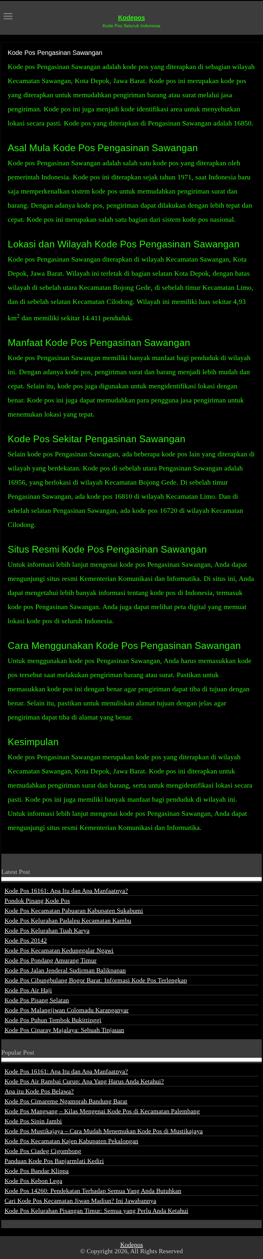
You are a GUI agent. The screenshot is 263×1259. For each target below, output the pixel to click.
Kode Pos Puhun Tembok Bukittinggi (52, 1019)
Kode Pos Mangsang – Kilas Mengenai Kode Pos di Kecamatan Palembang (102, 1111)
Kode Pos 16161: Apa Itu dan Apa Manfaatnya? (66, 890)
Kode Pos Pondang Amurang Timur (50, 960)
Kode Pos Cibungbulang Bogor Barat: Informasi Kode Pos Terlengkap (95, 980)
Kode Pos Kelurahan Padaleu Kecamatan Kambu (67, 920)
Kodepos (131, 17)
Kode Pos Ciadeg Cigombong (42, 1150)
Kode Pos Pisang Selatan (36, 1000)
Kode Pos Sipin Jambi (33, 1121)
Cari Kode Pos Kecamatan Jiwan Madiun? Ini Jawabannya (80, 1200)
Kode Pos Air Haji (28, 990)
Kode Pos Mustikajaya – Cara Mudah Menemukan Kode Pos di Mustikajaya (103, 1130)
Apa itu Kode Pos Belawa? (39, 1091)
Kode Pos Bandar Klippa (36, 1170)
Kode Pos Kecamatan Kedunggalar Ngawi (59, 950)
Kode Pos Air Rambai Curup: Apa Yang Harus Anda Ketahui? (84, 1081)
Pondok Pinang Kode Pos (37, 900)
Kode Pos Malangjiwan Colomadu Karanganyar (66, 1009)
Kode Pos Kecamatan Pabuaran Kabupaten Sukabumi (73, 910)
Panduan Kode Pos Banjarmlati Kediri (54, 1160)
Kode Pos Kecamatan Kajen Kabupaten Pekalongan (71, 1140)
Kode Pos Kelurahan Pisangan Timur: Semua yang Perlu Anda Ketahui (96, 1210)
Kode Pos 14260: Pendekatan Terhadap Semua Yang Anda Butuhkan (92, 1190)
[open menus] (8, 17)
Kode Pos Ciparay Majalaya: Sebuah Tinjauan (64, 1029)
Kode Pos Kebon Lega (33, 1180)
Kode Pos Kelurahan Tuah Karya (46, 930)
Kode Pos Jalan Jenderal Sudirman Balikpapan (65, 970)
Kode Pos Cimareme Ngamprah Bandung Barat (65, 1101)
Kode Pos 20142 (25, 940)
